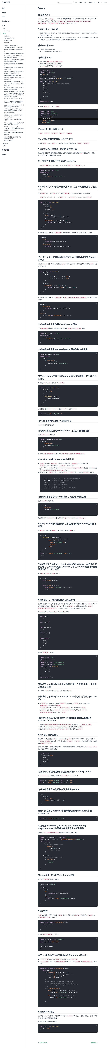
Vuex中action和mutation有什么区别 (13, 81)
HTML (81, 2)
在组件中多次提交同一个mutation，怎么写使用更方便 (14, 78)
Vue (4, 28)
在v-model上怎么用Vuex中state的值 (13, 132)
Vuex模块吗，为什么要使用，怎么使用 (14, 99)
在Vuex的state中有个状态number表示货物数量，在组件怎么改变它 (14, 72)
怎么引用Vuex (7, 43)
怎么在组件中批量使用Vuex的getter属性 (13, 64)
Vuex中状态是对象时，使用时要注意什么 (14, 50)
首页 (76, 2)
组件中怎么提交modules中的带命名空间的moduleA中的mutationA (14, 123)
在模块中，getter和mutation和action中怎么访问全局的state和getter (14, 105)
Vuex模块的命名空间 (9, 112)
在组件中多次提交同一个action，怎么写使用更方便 (14, 84)
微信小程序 (5, 150)
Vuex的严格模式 (8, 141)
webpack (5, 143)
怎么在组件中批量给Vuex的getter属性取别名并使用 (13, 68)
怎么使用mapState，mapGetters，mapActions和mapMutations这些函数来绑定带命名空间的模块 (14, 128)
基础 (3, 8)
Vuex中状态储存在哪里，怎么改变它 (13, 47)
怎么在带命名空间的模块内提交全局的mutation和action (13, 115)
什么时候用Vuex (8, 40)
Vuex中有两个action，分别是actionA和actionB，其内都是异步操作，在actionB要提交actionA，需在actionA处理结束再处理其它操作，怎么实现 (14, 94)
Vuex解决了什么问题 (9, 38)
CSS (85, 2)
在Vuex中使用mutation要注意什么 (13, 75)
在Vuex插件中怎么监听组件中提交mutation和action (12, 137)
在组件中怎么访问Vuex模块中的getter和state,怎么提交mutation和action (13, 109)
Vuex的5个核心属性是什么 (10, 45)
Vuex (4, 33)
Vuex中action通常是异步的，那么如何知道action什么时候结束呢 (13, 88)
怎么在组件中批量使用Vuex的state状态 (14, 53)
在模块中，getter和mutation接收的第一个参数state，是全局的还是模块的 (14, 101)
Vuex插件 (6, 134)
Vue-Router (6, 31)
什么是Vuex (7, 36)
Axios (4, 146)
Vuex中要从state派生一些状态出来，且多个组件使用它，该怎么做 (14, 56)
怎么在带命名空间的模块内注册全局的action (13, 119)
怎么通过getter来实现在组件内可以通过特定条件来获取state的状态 (14, 60)
